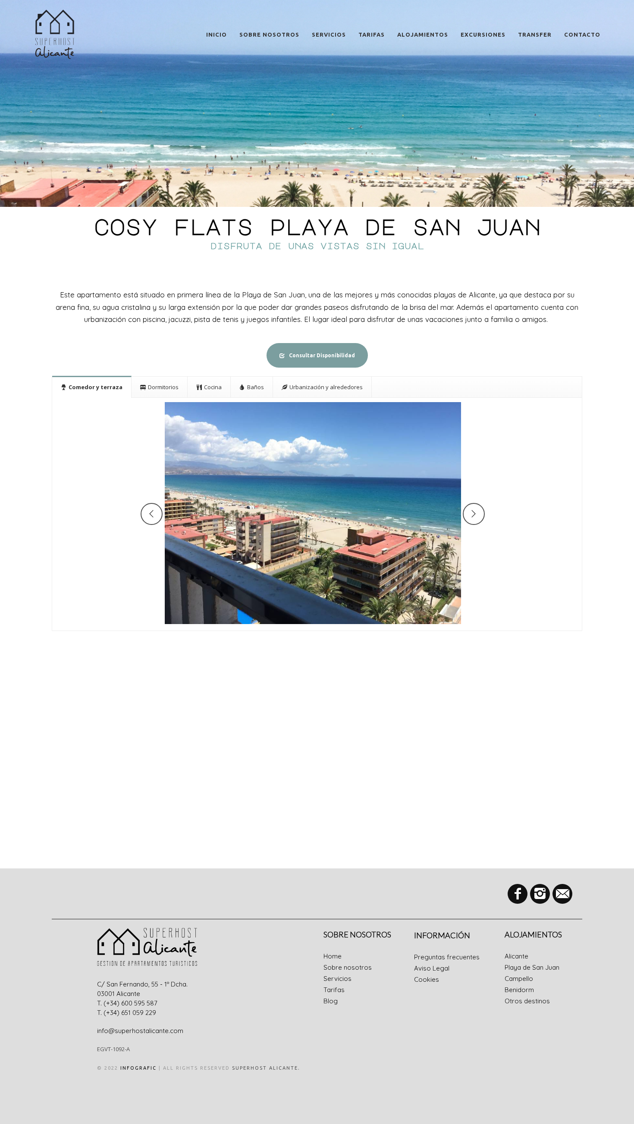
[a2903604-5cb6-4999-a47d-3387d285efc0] (313, 513)
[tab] (92, 387)
